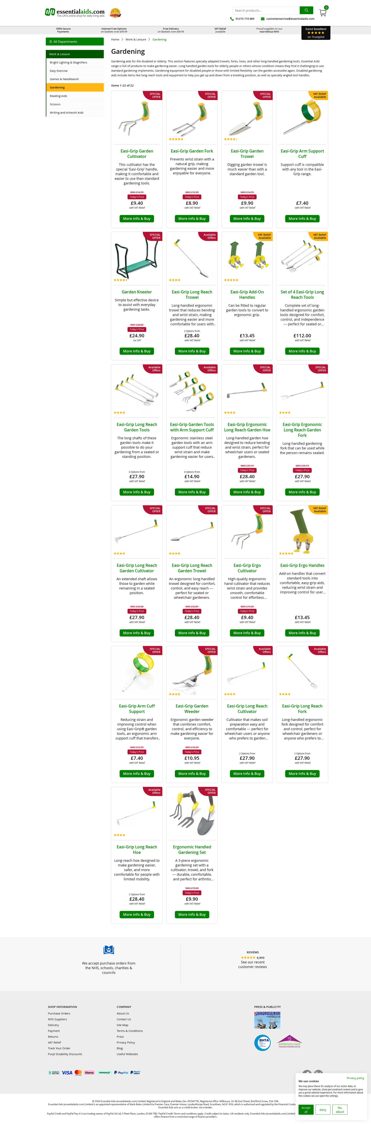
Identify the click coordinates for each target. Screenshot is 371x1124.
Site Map (122, 1025)
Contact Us (124, 1019)
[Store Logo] (75, 13)
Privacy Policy (126, 1042)
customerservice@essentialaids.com (290, 19)
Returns (53, 1036)
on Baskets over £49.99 (171, 30)
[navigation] (75, 41)
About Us (123, 1013)
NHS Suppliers (57, 1019)
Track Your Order (59, 1048)
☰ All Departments (63, 41)
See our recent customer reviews (252, 964)
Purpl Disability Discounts (65, 1054)
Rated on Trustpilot (315, 33)
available (220, 30)
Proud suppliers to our (269, 30)
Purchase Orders (59, 1013)
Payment (54, 1031)
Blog (120, 1048)
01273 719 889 (245, 19)
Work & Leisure (136, 39)
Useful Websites (127, 1054)
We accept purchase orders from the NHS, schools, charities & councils (108, 968)
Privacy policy (355, 1078)
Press (120, 1036)
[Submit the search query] (306, 10)
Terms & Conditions (130, 1031)
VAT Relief (54, 1042)
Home (115, 39)
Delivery (53, 1025)
